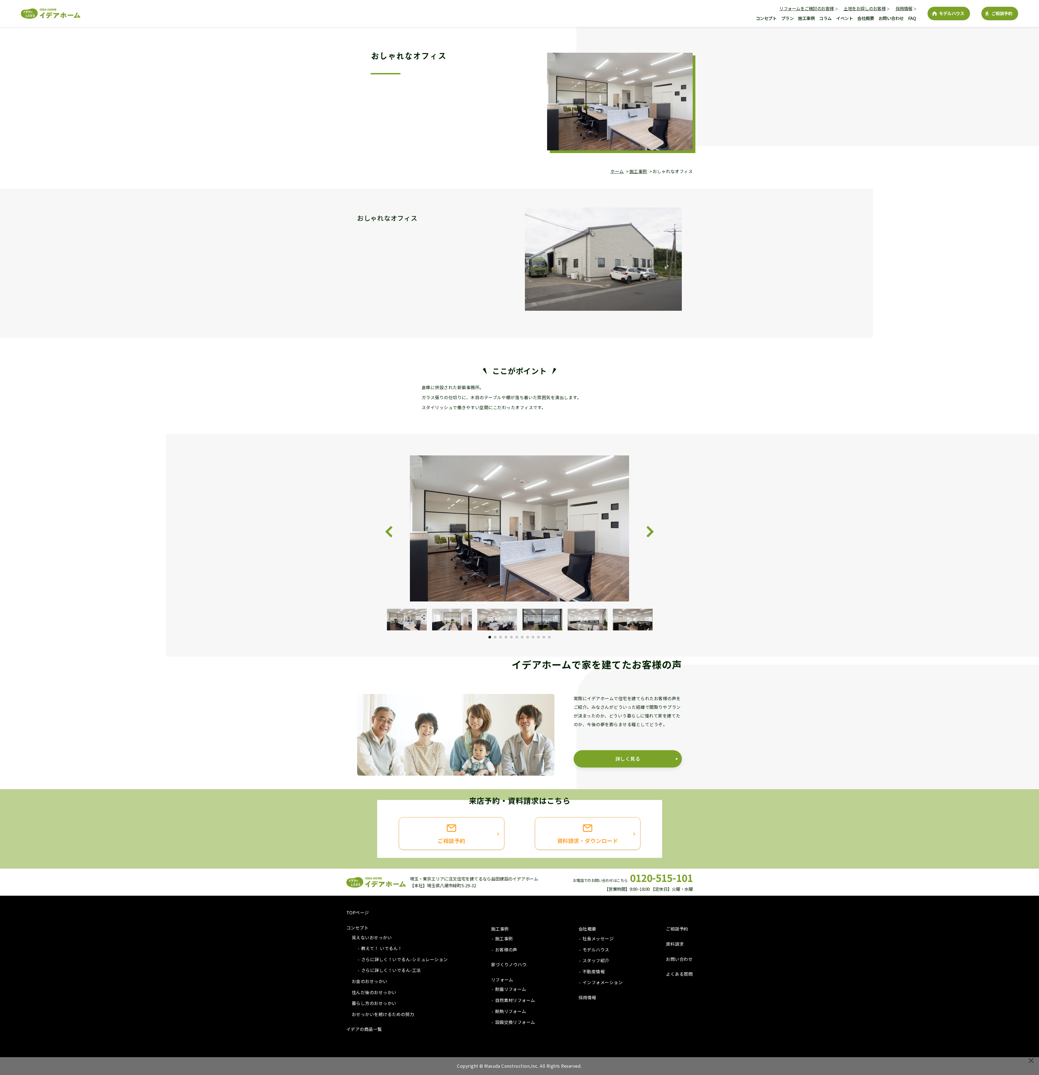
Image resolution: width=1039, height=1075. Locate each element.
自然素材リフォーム (515, 1000)
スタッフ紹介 (596, 960)
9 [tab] (533, 637)
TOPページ (357, 912)
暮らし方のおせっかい (374, 1003)
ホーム (617, 171)
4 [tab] (506, 637)
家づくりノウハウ (509, 964)
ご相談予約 (1001, 13)
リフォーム (502, 979)
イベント (844, 18)
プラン (787, 18)
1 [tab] (489, 637)
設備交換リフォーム (515, 1022)
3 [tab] (500, 637)
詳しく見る (627, 758)
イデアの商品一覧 (364, 1029)
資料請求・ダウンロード (587, 841)
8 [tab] (527, 637)
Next (648, 531)
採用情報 (904, 8)
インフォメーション (603, 982)
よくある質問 (679, 974)
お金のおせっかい (369, 981)
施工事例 (806, 18)
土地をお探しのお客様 (865, 8)
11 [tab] (543, 637)
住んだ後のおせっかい (374, 992)
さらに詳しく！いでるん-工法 (391, 970)
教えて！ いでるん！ (381, 948)
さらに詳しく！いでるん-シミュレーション (404, 959)
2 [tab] (495, 637)
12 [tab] (549, 637)
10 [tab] (538, 637)
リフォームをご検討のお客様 (806, 8)
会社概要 (865, 18)
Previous (391, 531)
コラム (825, 18)
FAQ (912, 18)
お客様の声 (506, 949)
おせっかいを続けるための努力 (383, 1014)
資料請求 (675, 944)
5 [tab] (511, 637)
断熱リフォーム (510, 1011)
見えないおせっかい (372, 937)
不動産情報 (594, 971)
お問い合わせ (891, 18)
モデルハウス (951, 13)
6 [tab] (516, 637)
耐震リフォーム (510, 989)
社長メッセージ (598, 938)
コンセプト (766, 18)
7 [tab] (522, 637)
